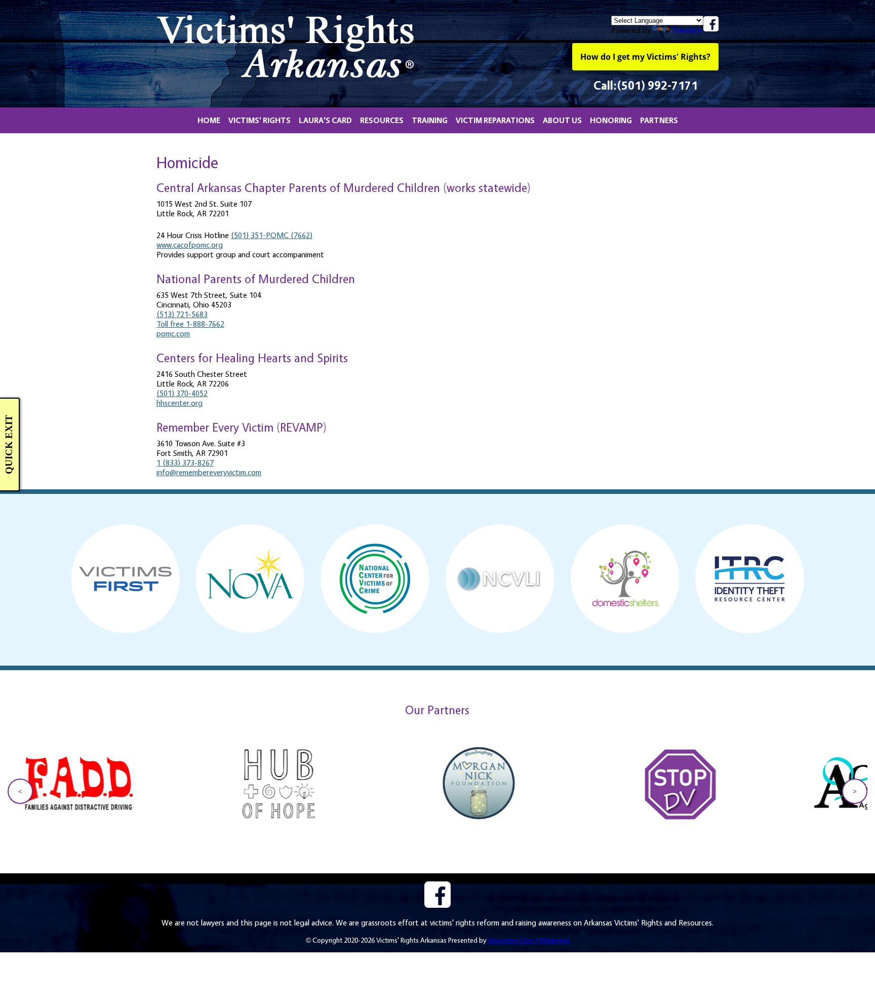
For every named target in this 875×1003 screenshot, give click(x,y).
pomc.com (173, 333)
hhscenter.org (179, 403)
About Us (562, 120)
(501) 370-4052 (182, 393)
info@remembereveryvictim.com (208, 472)
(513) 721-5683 (182, 314)
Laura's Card (325, 120)
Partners (659, 120)
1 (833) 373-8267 (185, 463)
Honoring (611, 120)
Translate (686, 30)
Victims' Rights (259, 120)
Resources (382, 120)
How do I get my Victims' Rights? (645, 56)
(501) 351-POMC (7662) (271, 235)
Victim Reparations (495, 120)
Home (208, 120)
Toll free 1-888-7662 (190, 324)
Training (430, 120)
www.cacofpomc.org (189, 245)
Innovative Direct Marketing (529, 940)
